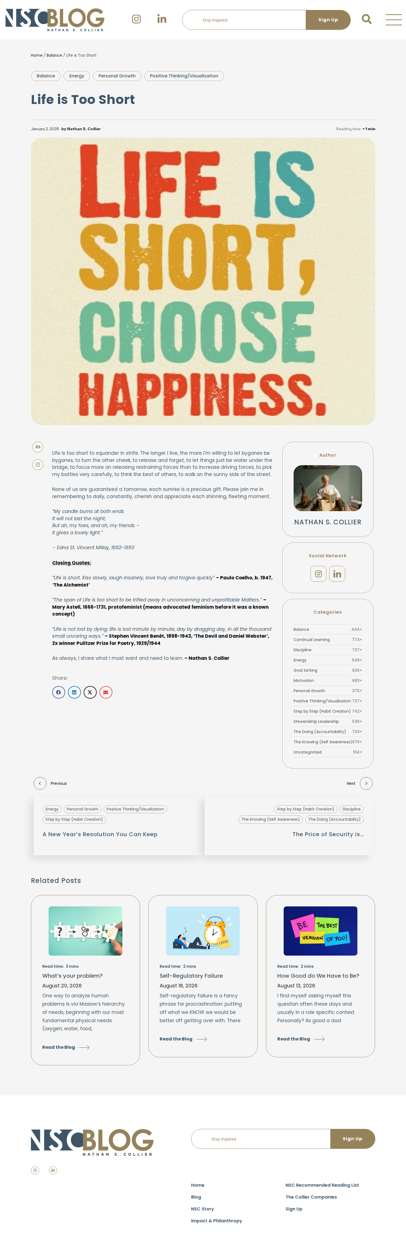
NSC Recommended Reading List (322, 1185)
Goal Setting (328, 670)
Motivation (328, 680)
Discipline (328, 650)
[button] (393, 20)
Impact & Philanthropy (216, 1221)
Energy (76, 76)
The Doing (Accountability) (328, 731)
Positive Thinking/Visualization (184, 76)
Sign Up (294, 1209)
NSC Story (202, 1209)
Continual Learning (328, 639)
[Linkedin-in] (53, 1170)
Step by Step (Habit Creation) (328, 711)
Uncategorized (328, 752)
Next (351, 783)
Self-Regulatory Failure (191, 976)
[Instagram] (318, 574)
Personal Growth (117, 76)
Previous (59, 783)
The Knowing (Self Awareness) (328, 742)
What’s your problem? (72, 976)
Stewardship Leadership (328, 721)
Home (37, 55)
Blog (196, 1197)
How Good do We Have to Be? (318, 976)
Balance (54, 55)
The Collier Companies (311, 1197)
